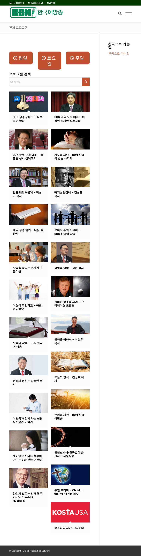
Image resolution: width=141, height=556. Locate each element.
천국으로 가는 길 (35, 2)
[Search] (118, 14)
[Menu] (127, 14)
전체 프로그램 (18, 27)
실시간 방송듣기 (16, 2)
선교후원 (51, 2)
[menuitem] (17, 3)
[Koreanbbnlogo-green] (36, 14)
